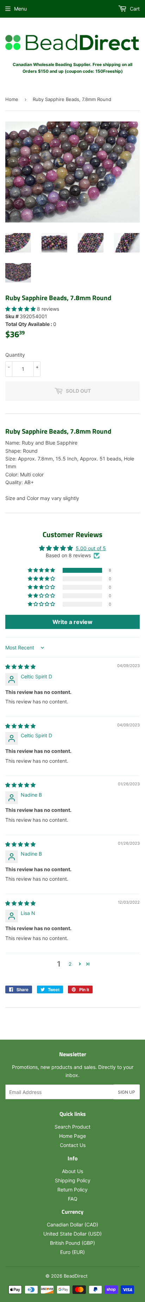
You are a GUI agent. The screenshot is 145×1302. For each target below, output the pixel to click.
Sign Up (126, 1092)
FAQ (72, 1199)
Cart (134, 9)
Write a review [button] (72, 621)
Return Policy (72, 1190)
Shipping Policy (72, 1180)
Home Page (72, 1136)
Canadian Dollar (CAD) (72, 1224)
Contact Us (73, 1145)
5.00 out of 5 (91, 548)
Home (11, 99)
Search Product (72, 1127)
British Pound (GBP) (72, 1243)
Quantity (15, 355)
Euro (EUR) (72, 1252)
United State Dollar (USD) (72, 1234)
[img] (20, 667)
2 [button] (70, 964)
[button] (21, 309)
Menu (20, 9)
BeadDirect (76, 1276)
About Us (72, 1171)
